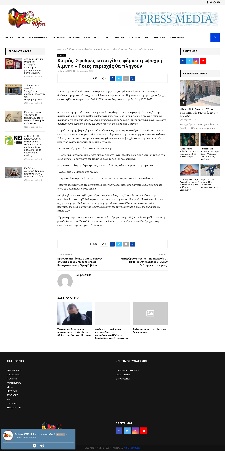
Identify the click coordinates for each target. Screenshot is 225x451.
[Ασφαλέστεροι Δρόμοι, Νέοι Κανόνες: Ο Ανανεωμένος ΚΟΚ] (210, 170)
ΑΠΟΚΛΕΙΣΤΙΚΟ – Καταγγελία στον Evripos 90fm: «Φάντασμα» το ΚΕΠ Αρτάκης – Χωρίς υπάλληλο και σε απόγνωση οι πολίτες (34, 145)
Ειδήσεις (61, 55)
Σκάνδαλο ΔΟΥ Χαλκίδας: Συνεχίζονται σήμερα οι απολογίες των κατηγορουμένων (34, 92)
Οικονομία (58, 37)
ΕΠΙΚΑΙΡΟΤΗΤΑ (14, 370)
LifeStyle (119, 37)
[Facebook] (207, 2)
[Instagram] (215, 2)
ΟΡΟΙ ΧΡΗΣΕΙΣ (123, 374)
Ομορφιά (159, 37)
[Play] (34, 445)
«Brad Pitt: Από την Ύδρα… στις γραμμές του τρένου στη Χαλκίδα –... (199, 112)
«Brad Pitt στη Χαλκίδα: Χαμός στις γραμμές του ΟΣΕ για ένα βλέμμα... (189, 152)
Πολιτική (74, 37)
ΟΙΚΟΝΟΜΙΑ (13, 374)
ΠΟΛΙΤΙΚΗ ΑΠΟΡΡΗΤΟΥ (127, 370)
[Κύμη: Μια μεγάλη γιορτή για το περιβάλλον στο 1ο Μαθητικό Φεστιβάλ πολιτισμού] (13, 116)
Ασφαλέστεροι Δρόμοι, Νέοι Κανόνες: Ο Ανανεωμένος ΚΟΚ (209, 183)
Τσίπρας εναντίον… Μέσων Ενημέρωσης (149, 331)
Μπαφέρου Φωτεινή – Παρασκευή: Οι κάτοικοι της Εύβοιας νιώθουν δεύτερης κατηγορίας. (144, 262)
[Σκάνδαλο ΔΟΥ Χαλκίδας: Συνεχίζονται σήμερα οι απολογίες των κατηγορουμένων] (13, 89)
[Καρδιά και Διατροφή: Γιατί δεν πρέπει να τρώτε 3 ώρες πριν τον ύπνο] (13, 172)
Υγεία (106, 37)
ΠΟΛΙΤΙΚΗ (12, 378)
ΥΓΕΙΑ (10, 386)
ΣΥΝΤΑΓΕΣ (12, 395)
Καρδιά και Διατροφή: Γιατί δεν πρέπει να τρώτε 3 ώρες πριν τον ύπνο (34, 172)
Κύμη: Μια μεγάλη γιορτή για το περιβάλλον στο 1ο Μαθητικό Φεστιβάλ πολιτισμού (34, 118)
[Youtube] (218, 2)
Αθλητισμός (91, 37)
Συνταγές (134, 37)
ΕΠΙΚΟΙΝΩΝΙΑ (14, 407)
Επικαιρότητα (37, 37)
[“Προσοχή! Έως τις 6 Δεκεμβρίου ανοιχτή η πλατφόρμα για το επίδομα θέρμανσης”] (189, 170)
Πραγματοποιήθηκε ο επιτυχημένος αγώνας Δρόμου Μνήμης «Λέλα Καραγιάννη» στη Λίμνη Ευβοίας (80, 262)
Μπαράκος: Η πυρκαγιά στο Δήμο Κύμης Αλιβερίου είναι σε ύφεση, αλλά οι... (210, 153)
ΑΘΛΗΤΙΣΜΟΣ (14, 382)
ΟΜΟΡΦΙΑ (12, 403)
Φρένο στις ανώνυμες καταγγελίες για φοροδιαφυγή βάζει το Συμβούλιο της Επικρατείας (111, 334)
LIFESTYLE (12, 391)
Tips (147, 37)
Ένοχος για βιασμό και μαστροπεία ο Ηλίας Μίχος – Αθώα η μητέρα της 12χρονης (74, 332)
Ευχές (21, 37)
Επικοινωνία (176, 37)
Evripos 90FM (66, 71)
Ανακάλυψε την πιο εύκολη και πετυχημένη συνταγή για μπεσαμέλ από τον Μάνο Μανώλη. (33, 65)
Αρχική (9, 37)
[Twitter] (211, 2)
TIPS (9, 399)
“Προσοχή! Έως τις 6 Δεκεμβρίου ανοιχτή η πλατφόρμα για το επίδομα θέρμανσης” (189, 184)
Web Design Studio (132, 448)
